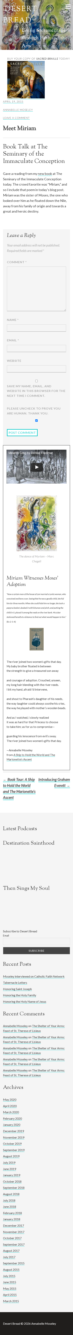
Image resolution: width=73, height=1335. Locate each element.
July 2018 (9, 1200)
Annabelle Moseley (18, 109)
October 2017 (12, 1238)
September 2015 (14, 1263)
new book (45, 174)
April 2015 (10, 1294)
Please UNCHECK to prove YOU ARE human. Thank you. (34, 411)
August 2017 (11, 1250)
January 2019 (11, 1175)
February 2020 (12, 1118)
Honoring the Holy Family (19, 995)
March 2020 (11, 1112)
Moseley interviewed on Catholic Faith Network (34, 976)
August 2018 (11, 1194)
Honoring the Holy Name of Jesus (24, 1001)
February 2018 (12, 1213)
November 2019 (13, 1137)
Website (14, 360)
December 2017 (13, 1225)
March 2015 (11, 1301)
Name (13, 319)
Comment (17, 262)
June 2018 (9, 1206)
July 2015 (9, 1276)
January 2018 (11, 1219)
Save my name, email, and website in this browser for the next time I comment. (36, 390)
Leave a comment (16, 117)
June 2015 (9, 1282)
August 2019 (11, 1156)
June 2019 (9, 1169)
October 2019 (12, 1143)
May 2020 (9, 1099)
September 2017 (14, 1244)
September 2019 (14, 1150)
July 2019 (9, 1162)
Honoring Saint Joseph (17, 989)
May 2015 (9, 1288)
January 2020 (11, 1124)
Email (13, 340)
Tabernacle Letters (15, 982)
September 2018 (14, 1187)
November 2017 (13, 1232)
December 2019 (13, 1131)
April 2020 (10, 1106)
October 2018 (12, 1181)
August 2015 (11, 1269)
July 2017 (9, 1257)
